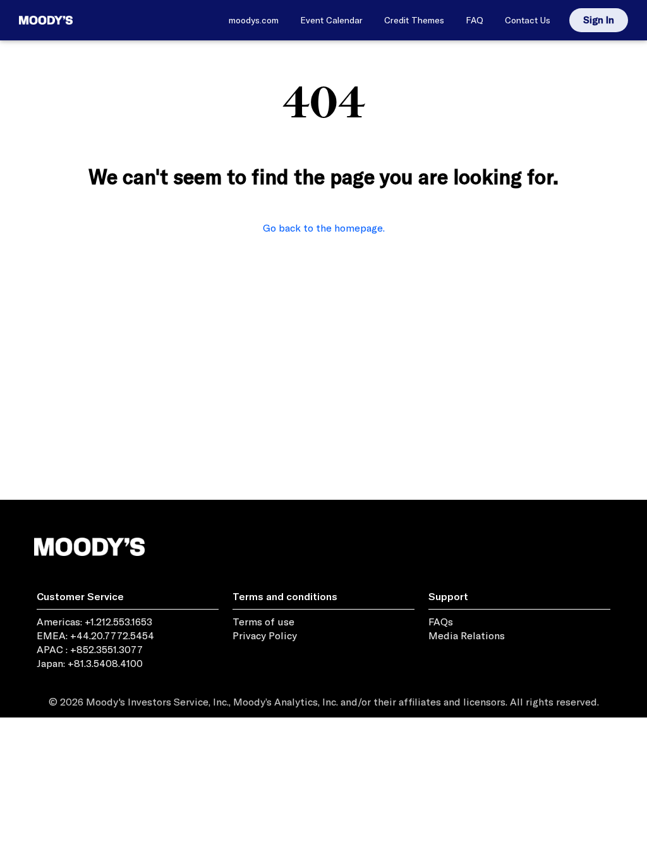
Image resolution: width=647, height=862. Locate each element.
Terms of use (263, 621)
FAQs (440, 621)
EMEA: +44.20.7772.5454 (95, 635)
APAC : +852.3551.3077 (90, 649)
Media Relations (466, 635)
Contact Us (527, 20)
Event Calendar (331, 20)
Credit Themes (414, 20)
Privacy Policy (265, 635)
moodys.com (254, 20)
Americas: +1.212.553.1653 (94, 621)
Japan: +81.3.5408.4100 (90, 663)
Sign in (598, 20)
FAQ (474, 20)
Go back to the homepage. (324, 227)
